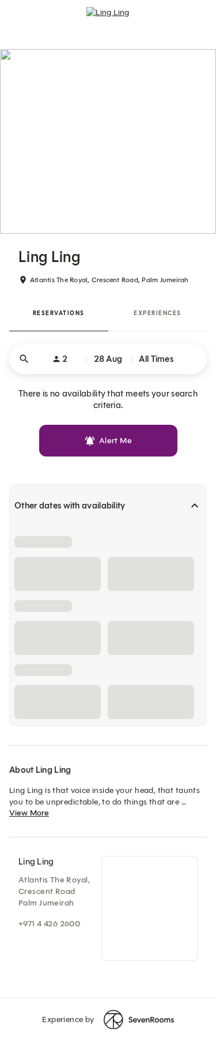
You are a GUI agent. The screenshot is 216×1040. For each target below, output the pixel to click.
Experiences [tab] (157, 313)
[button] (108, 359)
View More (29, 813)
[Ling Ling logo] (108, 17)
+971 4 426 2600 (49, 924)
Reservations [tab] (59, 313)
